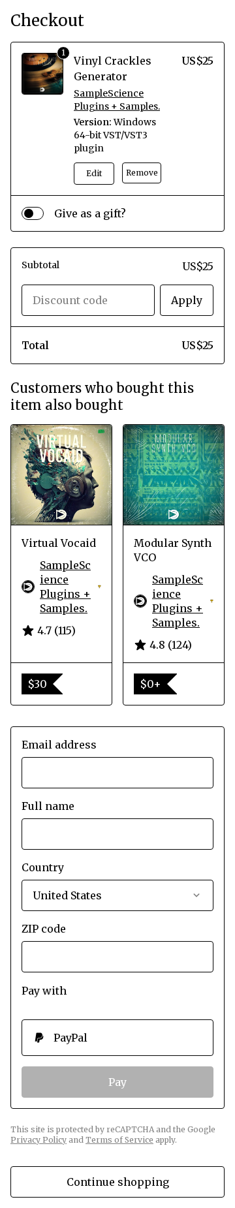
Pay (117, 1082)
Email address (59, 744)
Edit (94, 173)
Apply (186, 300)
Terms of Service (119, 1140)
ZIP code (44, 928)
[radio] (117, 1037)
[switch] (33, 213)
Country (43, 867)
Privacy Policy (38, 1140)
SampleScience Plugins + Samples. (117, 99)
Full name (48, 806)
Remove (142, 173)
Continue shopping (118, 1181)
